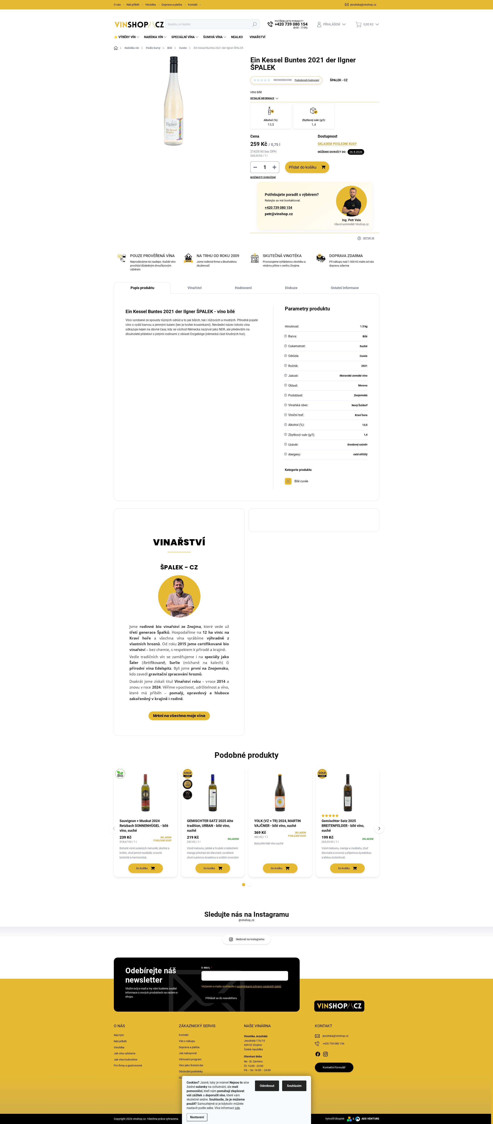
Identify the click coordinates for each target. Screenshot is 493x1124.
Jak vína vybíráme (124, 1053)
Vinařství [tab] (195, 288)
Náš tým (119, 1035)
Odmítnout (267, 1086)
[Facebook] (318, 1053)
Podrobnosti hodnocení (307, 80)
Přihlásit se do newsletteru (221, 998)
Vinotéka (150, 4)
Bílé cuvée (301, 481)
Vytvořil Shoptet (334, 1118)
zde (237, 1108)
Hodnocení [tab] (243, 288)
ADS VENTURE (370, 1118)
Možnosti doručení (263, 177)
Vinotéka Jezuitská (255, 1036)
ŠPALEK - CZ (179, 567)
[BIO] (146, 792)
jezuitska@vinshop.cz (336, 1035)
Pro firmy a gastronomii (128, 1065)
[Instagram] (325, 1053)
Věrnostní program (190, 1059)
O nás (117, 4)
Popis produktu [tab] (142, 288)
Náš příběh (133, 4)
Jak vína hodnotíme (125, 1059)
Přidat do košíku (302, 167)
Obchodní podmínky (191, 1071)
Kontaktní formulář (334, 1067)
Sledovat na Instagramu (250, 939)
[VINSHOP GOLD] (348, 792)
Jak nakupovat (188, 1053)
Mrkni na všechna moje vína (179, 715)
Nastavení (197, 1117)
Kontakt (193, 4)
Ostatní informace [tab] (345, 288)
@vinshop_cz (246, 920)
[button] (243, 884)
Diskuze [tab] (291, 288)
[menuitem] (127, 37)
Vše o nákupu (187, 1041)
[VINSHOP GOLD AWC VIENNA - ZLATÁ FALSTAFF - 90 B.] (213, 792)
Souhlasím (294, 1086)
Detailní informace (262, 98)
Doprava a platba (172, 4)
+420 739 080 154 (278, 208)
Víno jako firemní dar (191, 1065)
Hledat (254, 24)
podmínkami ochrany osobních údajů (259, 986)
